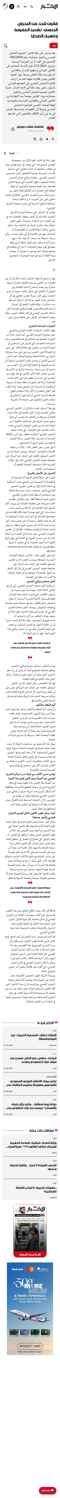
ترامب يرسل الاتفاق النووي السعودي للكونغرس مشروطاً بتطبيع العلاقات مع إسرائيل (31, 1083)
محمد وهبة (53, 1045)
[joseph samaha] (5, 6)
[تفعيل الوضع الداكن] (32, 6)
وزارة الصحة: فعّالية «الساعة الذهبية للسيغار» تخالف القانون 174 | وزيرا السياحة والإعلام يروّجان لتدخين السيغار (31, 1144)
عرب (54, 1053)
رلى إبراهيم (53, 1197)
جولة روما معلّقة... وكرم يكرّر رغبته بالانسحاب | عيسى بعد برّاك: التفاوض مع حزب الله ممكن (31, 1106)
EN (25, 6)
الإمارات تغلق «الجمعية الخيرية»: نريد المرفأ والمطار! (33, 1037)
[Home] (49, 6)
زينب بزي (54, 1153)
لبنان (54, 45)
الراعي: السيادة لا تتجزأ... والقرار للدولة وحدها (33, 1167)
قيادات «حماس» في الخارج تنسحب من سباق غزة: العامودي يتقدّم (33, 1060)
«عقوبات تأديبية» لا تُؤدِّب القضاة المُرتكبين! (36, 1189)
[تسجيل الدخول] (18, 6)
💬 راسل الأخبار (47, 1490)
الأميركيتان (51, 1076)
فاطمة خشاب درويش (30, 127)
